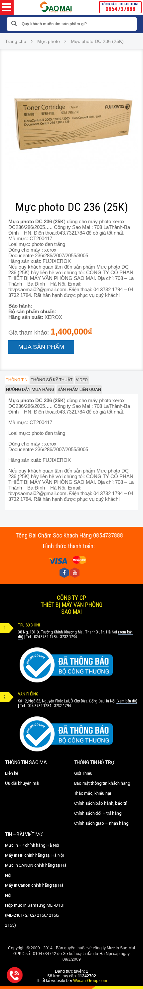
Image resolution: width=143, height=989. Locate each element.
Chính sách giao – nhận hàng (101, 823)
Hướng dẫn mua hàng (30, 389)
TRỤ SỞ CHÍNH (30, 625)
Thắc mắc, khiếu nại (92, 793)
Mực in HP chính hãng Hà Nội (32, 845)
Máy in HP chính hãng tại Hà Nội (34, 855)
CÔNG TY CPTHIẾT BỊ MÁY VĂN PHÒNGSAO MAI (72, 604)
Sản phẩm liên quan (79, 389)
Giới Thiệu (83, 773)
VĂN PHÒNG (28, 694)
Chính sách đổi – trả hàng (98, 813)
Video (82, 379)
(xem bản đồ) (126, 701)
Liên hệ (11, 773)
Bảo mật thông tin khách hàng (102, 783)
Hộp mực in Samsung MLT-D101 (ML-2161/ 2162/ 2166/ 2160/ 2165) (35, 915)
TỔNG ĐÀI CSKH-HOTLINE (120, 7)
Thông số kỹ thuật (51, 379)
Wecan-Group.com (90, 980)
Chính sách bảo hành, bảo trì (100, 803)
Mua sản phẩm (41, 347)
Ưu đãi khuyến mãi (22, 783)
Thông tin (17, 379)
